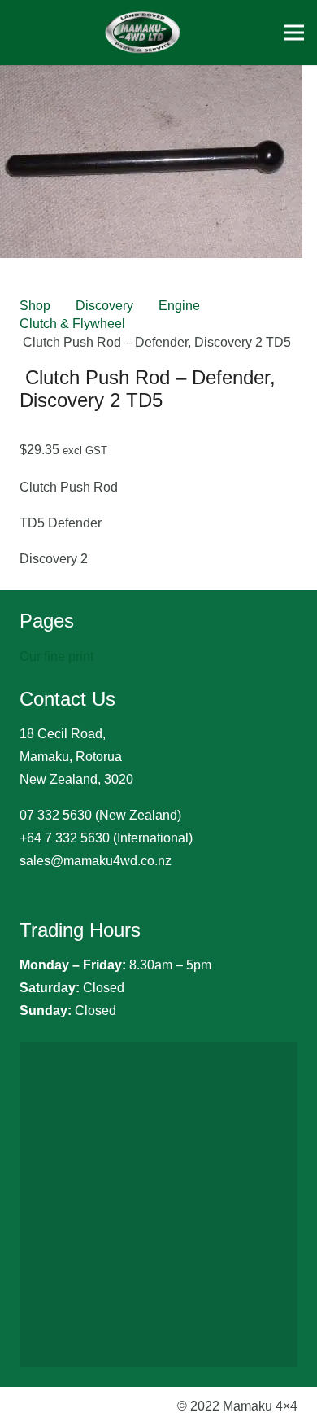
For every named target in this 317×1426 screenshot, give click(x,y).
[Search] (211, 32)
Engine (179, 306)
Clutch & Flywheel (72, 323)
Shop (35, 306)
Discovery (104, 306)
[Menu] (294, 32)
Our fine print (56, 656)
